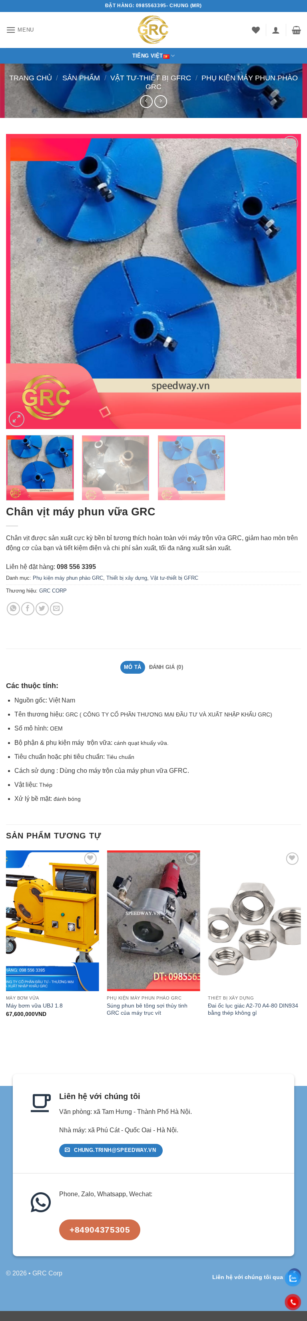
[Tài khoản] (276, 30)
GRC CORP (53, 591)
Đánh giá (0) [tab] (166, 667)
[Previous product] (160, 101)
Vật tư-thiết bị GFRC (150, 78)
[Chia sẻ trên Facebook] (27, 608)
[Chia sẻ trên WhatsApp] (13, 608)
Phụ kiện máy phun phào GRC (68, 578)
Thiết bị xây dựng (126, 578)
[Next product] (146, 101)
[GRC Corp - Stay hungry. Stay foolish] (153, 30)
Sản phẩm (81, 78)
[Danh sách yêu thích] (256, 30)
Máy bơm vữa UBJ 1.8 (34, 1005)
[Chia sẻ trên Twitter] (42, 608)
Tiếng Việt (147, 56)
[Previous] (22, 281)
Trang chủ (30, 78)
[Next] (285, 281)
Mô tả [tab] (132, 667)
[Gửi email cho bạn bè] (56, 608)
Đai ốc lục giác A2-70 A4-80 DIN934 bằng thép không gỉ (253, 1009)
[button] (20, 30)
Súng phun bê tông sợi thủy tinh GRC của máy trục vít (147, 1009)
